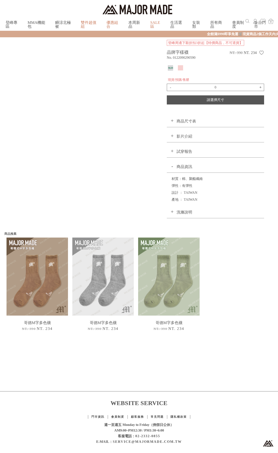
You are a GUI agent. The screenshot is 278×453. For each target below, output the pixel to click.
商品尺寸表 (186, 121)
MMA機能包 (36, 24)
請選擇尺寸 (215, 100)
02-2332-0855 (147, 436)
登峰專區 (11, 24)
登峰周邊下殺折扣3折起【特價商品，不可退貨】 (205, 43)
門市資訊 (97, 416)
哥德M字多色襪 (37, 323)
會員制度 (238, 24)
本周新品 (134, 24)
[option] (37, 285)
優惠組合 (112, 24)
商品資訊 (184, 167)
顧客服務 (137, 416)
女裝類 (196, 24)
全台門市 (260, 24)
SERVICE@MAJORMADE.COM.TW (147, 441)
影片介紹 (184, 136)
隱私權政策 (178, 416)
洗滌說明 (184, 212)
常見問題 (157, 416)
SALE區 (155, 24)
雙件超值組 (88, 24)
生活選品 (176, 24)
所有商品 (216, 24)
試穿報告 (184, 151)
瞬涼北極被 (63, 24)
